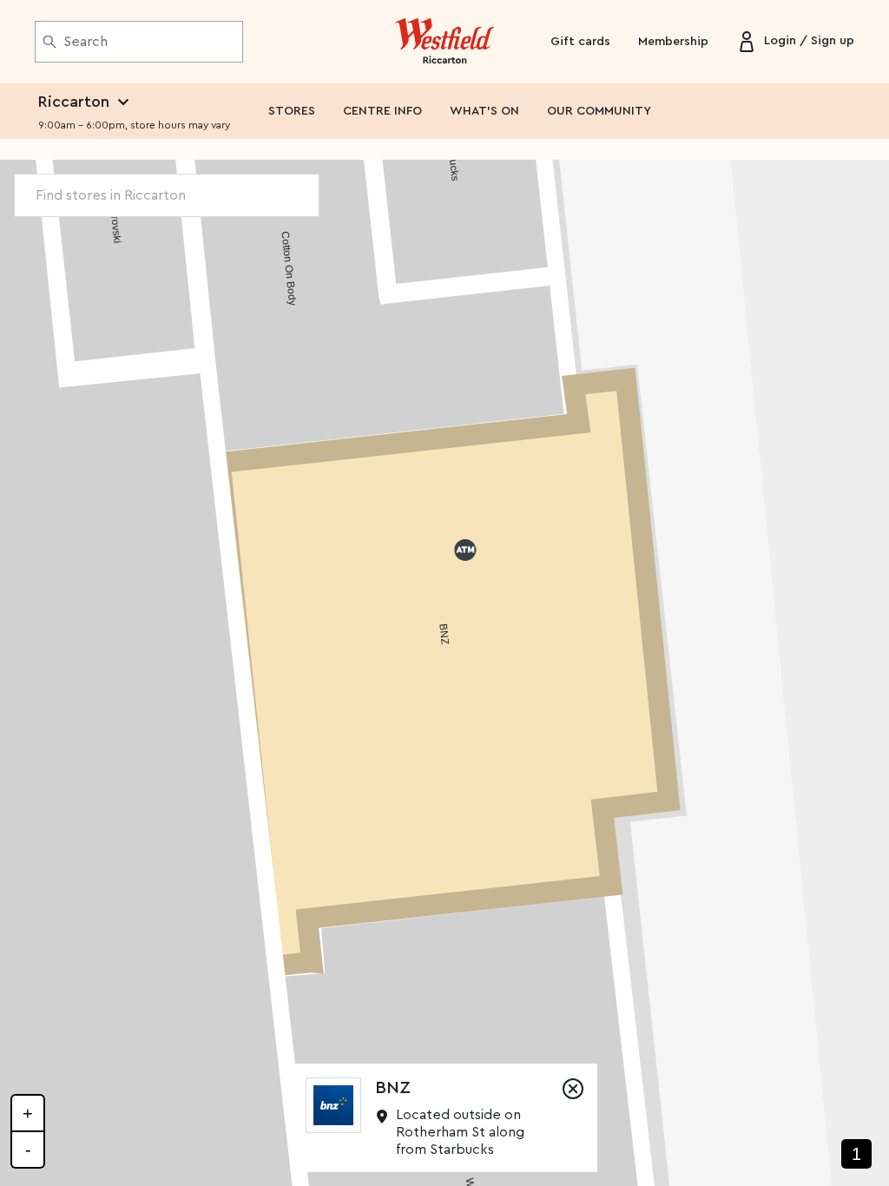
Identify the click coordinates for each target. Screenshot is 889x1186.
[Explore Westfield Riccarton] (445, 41)
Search (85, 42)
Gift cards (580, 42)
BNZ (393, 1088)
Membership (673, 42)
